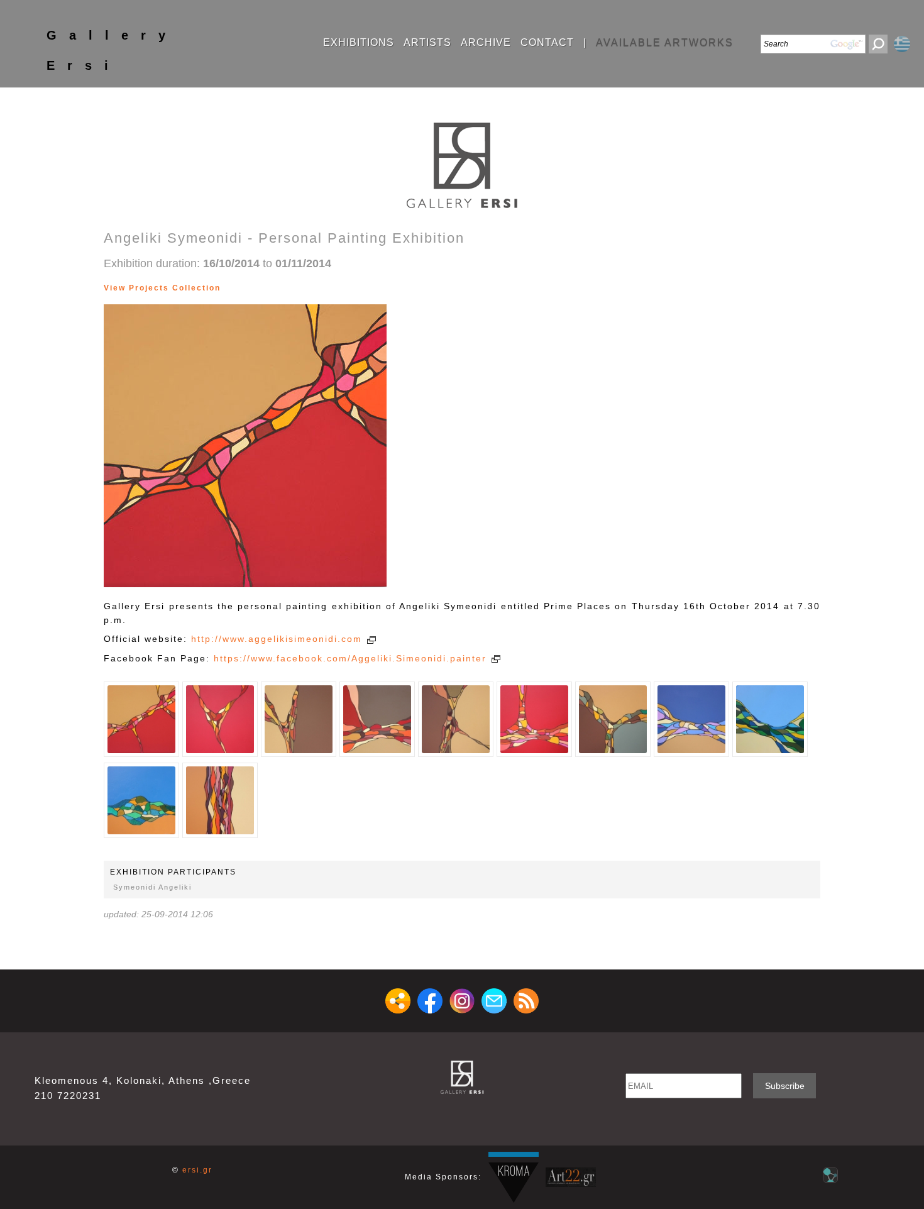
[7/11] (256, 288)
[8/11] (263, 288)
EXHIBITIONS (358, 43)
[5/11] (244, 288)
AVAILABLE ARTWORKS (665, 43)
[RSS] (526, 1000)
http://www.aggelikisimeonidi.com (278, 639)
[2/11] (225, 288)
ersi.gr (197, 1170)
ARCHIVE (486, 43)
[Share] (397, 1000)
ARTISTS (427, 43)
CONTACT (547, 43)
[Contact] (494, 1000)
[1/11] (141, 719)
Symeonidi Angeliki (152, 887)
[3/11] (231, 288)
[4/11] (237, 288)
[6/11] (250, 288)
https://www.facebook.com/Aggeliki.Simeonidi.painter (352, 658)
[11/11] (281, 288)
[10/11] (275, 288)
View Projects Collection (162, 288)
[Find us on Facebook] (430, 1000)
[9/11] (269, 288)
